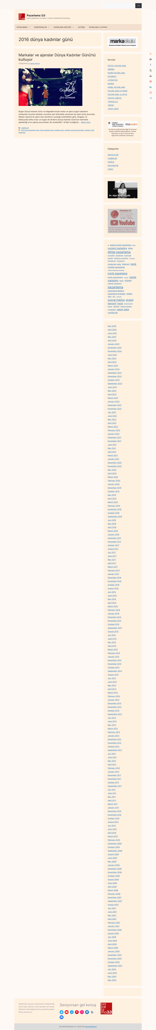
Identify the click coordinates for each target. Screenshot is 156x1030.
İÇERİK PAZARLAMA (116, 73)
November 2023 (115, 376)
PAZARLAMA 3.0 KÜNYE (98, 27)
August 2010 (113, 822)
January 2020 (113, 484)
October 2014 (113, 667)
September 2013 (115, 714)
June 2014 (112, 682)
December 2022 (114, 405)
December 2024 (115, 348)
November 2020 (115, 466)
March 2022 (113, 427)
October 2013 (113, 711)
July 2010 (112, 826)
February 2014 (114, 696)
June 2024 (112, 355)
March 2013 (113, 729)
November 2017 (114, 542)
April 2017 (112, 563)
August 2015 (113, 631)
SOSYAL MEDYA (115, 98)
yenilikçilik (113, 312)
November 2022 (115, 409)
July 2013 (112, 718)
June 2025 (112, 333)
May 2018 (112, 524)
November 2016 (114, 581)
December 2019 (114, 488)
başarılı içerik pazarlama (120, 245)
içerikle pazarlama (116, 267)
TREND (111, 105)
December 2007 (115, 897)
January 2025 (113, 344)
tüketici (116, 306)
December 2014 (114, 660)
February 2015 (114, 653)
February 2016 (114, 610)
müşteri (128, 280)
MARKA (111, 84)
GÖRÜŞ (111, 162)
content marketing (117, 248)
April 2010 (112, 833)
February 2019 (114, 506)
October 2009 (114, 847)
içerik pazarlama (117, 273)
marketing (113, 280)
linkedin (126, 277)
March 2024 (113, 366)
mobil (121, 281)
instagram (120, 261)
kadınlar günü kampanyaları (74, 130)
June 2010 (112, 829)
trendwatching (128, 304)
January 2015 (113, 657)
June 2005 (112, 973)
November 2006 (115, 930)
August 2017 (113, 549)
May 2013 (112, 725)
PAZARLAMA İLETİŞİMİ (117, 91)
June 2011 (112, 793)
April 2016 (112, 603)
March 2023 (113, 398)
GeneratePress (91, 1027)
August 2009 (113, 854)
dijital (130, 248)
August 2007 (113, 905)
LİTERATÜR (112, 80)
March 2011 (112, 804)
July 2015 (112, 635)
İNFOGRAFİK (113, 166)
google (110, 258)
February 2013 (114, 732)
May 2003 (112, 980)
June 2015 (112, 639)
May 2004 (112, 976)
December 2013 (114, 703)
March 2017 (113, 567)
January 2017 (113, 574)
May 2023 (112, 391)
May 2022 (112, 419)
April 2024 (112, 362)
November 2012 (114, 743)
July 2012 (112, 754)
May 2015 (112, 642)
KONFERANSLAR (40, 27)
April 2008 (112, 887)
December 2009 (115, 843)
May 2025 (112, 337)
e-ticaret (111, 256)
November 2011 (114, 779)
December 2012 (114, 739)
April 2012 (112, 764)
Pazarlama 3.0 (36, 15)
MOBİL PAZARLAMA (116, 87)
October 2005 (114, 962)
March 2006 (113, 948)
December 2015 (114, 617)
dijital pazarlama (119, 252)
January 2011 (113, 808)
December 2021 (114, 437)
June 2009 (112, 858)
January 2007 (113, 926)
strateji (129, 299)
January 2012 (113, 772)
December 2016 (114, 578)
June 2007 (112, 912)
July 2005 (112, 969)
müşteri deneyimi (114, 283)
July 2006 (112, 937)
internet (125, 264)
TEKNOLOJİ (113, 102)
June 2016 (112, 596)
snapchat (118, 296)
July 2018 (112, 520)
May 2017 (112, 560)
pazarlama (115, 287)
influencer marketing (121, 258)
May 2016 (112, 599)
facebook (119, 256)
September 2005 (115, 966)
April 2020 (112, 473)
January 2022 (113, 434)
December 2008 (115, 869)
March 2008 (113, 890)
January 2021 (113, 459)
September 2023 (115, 384)
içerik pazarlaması (115, 277)
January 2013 (113, 736)
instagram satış (114, 264)
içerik (133, 264)
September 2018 (115, 516)
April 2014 (112, 689)
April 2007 (112, 919)
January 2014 (113, 700)
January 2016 (113, 614)
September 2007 (115, 901)
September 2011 (115, 786)
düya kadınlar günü (46, 130)
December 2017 (114, 538)
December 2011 (114, 775)
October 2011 (113, 782)
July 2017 (112, 552)
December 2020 (115, 463)
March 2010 (113, 836)
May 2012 (112, 761)
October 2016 (113, 585)
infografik (132, 258)
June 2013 (112, 721)
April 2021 (112, 452)
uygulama (112, 310)
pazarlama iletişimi (116, 291)
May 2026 (112, 326)
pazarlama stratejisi (116, 294)
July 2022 (112, 412)
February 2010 (114, 840)
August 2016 (113, 588)
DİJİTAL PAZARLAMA (117, 66)
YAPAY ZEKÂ (113, 109)
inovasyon (112, 261)
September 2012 (115, 750)
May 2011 (112, 797)
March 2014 (113, 693)
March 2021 (113, 455)
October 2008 (114, 876)
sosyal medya (116, 299)
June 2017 (112, 556)
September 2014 (115, 671)
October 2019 (113, 491)
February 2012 (114, 768)
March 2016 (113, 606)
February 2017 (114, 570)
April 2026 (112, 330)
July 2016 (112, 592)
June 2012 (112, 757)
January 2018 (113, 534)
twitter (110, 306)
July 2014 (112, 678)
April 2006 (112, 944)
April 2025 (112, 340)
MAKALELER (113, 155)
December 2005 (115, 955)
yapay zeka (123, 309)
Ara (104, 2)
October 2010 (113, 818)
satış (109, 296)
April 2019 (112, 499)
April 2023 (112, 394)
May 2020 (112, 470)
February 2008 (114, 894)
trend (120, 303)
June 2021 (112, 445)
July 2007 (112, 908)
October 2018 (113, 513)
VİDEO (110, 169)
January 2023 (113, 401)
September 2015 (115, 628)
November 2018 (114, 509)
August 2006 (113, 933)
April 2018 (112, 527)
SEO (113, 296)
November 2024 (115, 351)
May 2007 (112, 915)
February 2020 (114, 481)
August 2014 (113, 675)
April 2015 (112, 646)
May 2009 (112, 861)
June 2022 (112, 416)
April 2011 (112, 800)
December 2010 (114, 811)
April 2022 (112, 423)
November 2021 (114, 441)
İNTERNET (112, 76)
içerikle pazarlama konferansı (116, 270)
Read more (85, 122)
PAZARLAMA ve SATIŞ (117, 94)
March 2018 (113, 531)
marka (132, 277)
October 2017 (113, 545)
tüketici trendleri (126, 306)
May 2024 (112, 358)
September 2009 (115, 851)
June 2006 (112, 941)
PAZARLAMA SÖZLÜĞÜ (62, 27)
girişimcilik (127, 255)
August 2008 (113, 879)
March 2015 (113, 649)
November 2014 (114, 664)
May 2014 (112, 685)
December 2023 (115, 373)
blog (134, 245)
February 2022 (114, 430)
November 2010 (114, 815)
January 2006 (114, 951)
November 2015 (114, 621)
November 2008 (115, 872)
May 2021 (112, 448)
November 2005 (115, 958)
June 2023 (112, 387)
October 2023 (114, 380)
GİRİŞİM (111, 69)
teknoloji (112, 303)
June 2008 (112, 883)
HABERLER (25, 128)
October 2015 (113, 624)
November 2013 (114, 707)
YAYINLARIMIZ (21, 27)
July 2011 (112, 790)
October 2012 (113, 746)
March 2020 (113, 477)
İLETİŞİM (81, 27)
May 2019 (112, 495)
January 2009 (114, 865)
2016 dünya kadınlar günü (30, 130)
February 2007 (114, 923)
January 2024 (113, 369)
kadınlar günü (59, 130)
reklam (129, 294)
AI (108, 245)
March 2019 (113, 502)
